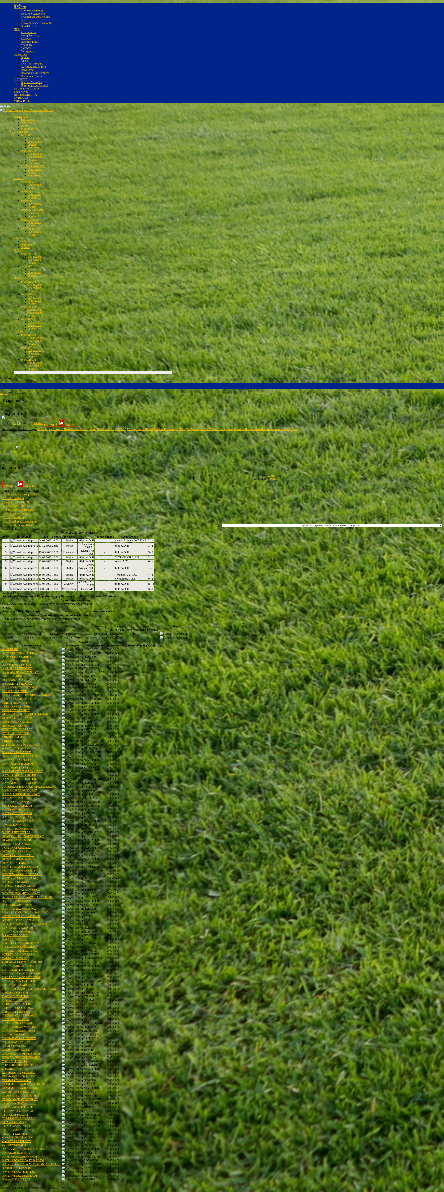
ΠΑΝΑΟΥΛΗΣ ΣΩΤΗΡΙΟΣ (18, 965)
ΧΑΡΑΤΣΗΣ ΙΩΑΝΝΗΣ (16, 1152)
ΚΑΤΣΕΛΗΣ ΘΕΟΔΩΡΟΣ (17, 813)
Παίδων (18, 250)
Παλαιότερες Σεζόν (31, 76)
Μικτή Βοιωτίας (30, 35)
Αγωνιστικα (20, 54)
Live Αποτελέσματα (32, 63)
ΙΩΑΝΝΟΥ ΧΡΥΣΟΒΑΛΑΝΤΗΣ (21, 756)
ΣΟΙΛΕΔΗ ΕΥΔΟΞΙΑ (14, 1061)
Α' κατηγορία (21, 116)
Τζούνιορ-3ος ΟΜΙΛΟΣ (140, 429)
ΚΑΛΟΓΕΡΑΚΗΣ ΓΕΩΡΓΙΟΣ (19, 775)
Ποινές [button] (19, 529)
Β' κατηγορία (21, 131)
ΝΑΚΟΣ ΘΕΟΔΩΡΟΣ (15, 935)
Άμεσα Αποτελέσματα (33, 66)
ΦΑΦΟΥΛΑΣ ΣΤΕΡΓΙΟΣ (16, 1141)
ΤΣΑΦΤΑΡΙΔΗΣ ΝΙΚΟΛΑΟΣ (19, 1118)
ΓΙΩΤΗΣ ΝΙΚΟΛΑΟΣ (14, 702)
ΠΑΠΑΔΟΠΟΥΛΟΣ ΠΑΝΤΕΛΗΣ (22, 973)
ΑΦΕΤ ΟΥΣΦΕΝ (12, 676)
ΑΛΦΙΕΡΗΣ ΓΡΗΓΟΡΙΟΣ (17, 668)
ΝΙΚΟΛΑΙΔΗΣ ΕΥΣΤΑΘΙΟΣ (19, 946)
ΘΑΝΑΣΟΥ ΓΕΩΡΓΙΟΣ (15, 748)
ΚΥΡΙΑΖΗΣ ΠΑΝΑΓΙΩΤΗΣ (18, 885)
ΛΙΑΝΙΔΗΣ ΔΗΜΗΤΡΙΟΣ (17, 904)
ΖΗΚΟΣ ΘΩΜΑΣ (12, 737)
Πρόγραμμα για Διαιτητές (35, 72)
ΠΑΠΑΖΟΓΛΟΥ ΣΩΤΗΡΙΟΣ (19, 981)
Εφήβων (18, 237)
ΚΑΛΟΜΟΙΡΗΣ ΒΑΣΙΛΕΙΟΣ (19, 782)
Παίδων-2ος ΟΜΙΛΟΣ (199, 429)
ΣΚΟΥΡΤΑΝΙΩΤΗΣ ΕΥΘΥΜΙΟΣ (21, 1057)
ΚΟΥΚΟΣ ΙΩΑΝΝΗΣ (14, 851)
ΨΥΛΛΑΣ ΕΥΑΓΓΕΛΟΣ (16, 1179)
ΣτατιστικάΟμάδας (59, 424)
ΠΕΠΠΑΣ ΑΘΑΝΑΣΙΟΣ (16, 1004)
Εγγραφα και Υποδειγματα (35, 16)
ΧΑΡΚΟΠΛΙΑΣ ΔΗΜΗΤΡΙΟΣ (19, 1156)
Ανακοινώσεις (28, 32)
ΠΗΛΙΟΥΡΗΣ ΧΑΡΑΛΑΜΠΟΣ (20, 1023)
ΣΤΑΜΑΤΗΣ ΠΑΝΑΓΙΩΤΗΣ (19, 1076)
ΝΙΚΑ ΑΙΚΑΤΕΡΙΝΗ (14, 939)
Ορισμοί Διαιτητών (31, 82)
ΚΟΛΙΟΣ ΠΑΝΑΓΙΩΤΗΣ (17, 840)
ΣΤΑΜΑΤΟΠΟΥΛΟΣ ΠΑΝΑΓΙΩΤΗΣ (23, 1084)
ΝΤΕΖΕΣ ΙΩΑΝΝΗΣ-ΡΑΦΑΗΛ (20, 954)
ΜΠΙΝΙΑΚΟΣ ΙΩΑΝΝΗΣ (17, 931)
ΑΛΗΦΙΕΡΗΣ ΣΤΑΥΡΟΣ (16, 664)
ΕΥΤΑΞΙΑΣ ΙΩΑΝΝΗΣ (15, 733)
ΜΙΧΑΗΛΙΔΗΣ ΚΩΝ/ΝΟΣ (17, 927)
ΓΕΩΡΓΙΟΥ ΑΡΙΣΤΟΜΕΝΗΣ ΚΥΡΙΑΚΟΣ (26, 695)
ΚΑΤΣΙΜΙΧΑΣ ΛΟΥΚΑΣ (16, 817)
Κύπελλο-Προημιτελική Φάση (251, 429)
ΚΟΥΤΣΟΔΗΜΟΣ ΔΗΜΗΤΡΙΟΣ (21, 870)
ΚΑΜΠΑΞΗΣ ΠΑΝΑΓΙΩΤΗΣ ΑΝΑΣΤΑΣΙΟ (28, 786)
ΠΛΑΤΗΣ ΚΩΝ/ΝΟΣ (14, 1034)
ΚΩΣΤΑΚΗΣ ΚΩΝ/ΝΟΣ (16, 901)
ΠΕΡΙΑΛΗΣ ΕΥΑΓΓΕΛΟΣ (17, 1007)
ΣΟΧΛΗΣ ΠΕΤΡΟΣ (13, 1068)
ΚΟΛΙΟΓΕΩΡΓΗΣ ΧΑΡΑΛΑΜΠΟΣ (23, 836)
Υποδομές (26, 44)
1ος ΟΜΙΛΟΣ (28, 134)
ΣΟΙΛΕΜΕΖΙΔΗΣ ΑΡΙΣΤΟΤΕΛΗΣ (22, 1065)
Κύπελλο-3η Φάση (222, 429)
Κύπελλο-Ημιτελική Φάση (283, 429)
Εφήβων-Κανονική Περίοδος (170, 429)
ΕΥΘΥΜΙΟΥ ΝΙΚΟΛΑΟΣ (17, 729)
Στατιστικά (27, 128)
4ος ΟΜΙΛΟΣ (28, 319)
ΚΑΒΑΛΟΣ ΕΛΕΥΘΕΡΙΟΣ (18, 759)
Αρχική (4, 393)
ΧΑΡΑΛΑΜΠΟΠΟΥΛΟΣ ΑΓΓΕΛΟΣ (23, 1148)
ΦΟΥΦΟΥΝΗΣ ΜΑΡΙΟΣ (16, 1145)
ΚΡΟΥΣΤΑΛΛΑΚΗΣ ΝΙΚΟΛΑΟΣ (22, 874)
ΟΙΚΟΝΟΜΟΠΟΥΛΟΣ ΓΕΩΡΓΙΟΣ (22, 962)
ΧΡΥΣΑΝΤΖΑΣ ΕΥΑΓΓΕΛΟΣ (19, 1175)
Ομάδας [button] (6, 607)
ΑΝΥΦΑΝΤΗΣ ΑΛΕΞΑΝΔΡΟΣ (20, 672)
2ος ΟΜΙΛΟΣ (28, 150)
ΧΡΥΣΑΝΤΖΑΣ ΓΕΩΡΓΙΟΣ (18, 1171)
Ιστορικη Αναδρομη (32, 10)
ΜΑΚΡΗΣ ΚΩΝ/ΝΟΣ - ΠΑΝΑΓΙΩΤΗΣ (25, 912)
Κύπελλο (26, 38)
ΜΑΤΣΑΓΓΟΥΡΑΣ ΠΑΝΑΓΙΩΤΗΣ (22, 920)
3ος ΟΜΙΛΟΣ (28, 306)
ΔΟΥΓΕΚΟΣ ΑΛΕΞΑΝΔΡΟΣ (19, 721)
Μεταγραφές (28, 51)
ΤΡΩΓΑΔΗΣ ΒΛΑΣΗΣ (15, 1114)
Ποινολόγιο (27, 69)
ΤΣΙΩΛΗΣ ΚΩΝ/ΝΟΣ (15, 1133)
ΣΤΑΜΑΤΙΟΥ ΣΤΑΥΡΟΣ (16, 1080)
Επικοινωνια (21, 91)
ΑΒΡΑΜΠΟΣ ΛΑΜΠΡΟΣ (17, 656)
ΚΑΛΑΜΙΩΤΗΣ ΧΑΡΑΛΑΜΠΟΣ (22, 771)
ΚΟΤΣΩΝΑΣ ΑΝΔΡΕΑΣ (16, 847)
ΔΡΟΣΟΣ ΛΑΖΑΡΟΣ (14, 725)
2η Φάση (26, 191)
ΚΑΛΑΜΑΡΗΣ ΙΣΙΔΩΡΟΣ (17, 763)
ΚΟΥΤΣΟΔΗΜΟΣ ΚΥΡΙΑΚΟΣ (20, 866)
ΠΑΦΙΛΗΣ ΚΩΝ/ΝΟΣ (15, 992)
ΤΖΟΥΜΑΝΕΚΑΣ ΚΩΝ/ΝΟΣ (19, 1103)
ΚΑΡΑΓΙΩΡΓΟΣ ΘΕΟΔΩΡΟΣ (19, 790)
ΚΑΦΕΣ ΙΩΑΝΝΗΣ (13, 824)
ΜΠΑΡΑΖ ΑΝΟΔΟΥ (33, 166)
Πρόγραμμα (27, 122)
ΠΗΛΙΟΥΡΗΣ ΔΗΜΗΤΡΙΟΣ (18, 1030)
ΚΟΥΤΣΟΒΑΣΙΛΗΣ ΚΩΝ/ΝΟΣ (20, 862)
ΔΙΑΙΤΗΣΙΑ (21, 79)
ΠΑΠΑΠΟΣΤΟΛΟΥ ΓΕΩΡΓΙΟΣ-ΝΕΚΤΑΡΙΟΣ (29, 988)
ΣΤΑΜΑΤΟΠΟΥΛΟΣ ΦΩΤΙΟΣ (20, 1087)
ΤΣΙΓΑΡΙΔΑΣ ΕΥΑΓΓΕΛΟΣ (18, 1129)
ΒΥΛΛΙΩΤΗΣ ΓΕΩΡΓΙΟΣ (17, 683)
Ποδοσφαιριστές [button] (32, 529)
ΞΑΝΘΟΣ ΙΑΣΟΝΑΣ (14, 958)
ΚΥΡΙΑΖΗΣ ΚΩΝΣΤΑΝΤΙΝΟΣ (20, 878)
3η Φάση (26, 200)
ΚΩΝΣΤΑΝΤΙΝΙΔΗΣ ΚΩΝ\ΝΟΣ (21, 893)
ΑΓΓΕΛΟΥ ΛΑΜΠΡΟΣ (15, 660)
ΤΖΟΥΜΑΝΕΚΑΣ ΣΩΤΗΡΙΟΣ (20, 1099)
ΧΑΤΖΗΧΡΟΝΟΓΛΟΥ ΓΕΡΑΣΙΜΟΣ (23, 1160)
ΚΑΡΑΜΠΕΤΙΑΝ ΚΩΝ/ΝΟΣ (19, 798)
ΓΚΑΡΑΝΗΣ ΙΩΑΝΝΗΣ (16, 706)
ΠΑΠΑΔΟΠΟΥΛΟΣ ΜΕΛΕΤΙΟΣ (21, 977)
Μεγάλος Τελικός (30, 228)
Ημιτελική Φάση (30, 219)
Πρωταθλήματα (29, 41)
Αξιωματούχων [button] (10, 622)
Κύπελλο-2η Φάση (85, 429)
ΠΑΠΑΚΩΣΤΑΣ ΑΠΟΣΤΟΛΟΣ (20, 984)
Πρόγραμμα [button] (8, 529)
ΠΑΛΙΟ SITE (29, 26)
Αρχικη (18, 4)
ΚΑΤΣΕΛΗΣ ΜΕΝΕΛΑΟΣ (17, 809)
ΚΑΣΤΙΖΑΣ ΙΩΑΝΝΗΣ (15, 801)
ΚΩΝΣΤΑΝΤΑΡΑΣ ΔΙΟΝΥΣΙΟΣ (21, 889)
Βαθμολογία (28, 119)
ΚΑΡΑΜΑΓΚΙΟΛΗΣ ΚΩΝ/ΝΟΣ (21, 794)
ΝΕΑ (17, 29)
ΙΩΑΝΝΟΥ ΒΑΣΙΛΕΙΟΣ (16, 752)
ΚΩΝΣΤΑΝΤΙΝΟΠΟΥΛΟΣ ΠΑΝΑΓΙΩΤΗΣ (27, 897)
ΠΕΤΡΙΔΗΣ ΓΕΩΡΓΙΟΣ (15, 1019)
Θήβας (16, 423)
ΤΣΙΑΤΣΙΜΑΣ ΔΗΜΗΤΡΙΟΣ (18, 1126)
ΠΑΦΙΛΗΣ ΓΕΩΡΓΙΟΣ (15, 996)
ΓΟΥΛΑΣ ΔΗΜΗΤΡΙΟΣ (16, 710)
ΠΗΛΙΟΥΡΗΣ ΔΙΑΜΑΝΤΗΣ (19, 1026)
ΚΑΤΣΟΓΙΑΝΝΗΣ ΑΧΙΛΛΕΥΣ (20, 820)
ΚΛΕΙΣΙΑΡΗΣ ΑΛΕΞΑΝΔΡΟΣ (20, 828)
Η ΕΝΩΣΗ (20, 7)
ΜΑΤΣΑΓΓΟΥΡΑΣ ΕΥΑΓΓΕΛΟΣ (21, 916)
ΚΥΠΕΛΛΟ (21, 97)
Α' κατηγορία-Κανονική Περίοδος (56, 429)
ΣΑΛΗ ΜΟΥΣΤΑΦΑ (14, 1045)
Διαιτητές (26, 47)
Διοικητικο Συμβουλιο (33, 13)
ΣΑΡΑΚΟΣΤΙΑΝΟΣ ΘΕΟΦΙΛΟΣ (21, 1053)
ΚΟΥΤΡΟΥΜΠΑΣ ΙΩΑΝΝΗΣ (19, 859)
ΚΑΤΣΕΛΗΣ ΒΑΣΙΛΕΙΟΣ (17, 805)
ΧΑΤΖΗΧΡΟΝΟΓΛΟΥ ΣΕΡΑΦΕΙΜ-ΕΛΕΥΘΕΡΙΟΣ (31, 1164)
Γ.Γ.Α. (24, 19)
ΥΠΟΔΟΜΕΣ (22, 101)
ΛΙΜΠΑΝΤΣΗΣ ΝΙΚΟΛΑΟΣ (19, 908)
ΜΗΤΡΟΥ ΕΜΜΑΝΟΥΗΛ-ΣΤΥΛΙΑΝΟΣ (26, 923)
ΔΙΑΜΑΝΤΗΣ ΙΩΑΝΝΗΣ (17, 717)
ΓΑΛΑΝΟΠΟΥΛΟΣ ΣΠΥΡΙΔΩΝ (21, 687)
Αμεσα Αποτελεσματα (26, 88)
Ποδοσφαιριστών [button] (11, 592)
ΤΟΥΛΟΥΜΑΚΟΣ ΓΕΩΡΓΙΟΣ (19, 1106)
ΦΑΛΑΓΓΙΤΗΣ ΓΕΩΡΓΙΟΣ (17, 1137)
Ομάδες (25, 57)
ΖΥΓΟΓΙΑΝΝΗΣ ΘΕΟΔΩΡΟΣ (20, 744)
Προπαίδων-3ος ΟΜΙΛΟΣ (111, 429)
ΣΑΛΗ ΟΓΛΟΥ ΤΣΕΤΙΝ (16, 1049)
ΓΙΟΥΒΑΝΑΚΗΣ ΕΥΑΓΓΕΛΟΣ (20, 698)
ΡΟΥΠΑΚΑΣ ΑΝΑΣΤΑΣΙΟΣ (19, 1038)
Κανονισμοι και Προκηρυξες (37, 22)
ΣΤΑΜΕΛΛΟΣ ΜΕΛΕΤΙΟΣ (18, 1091)
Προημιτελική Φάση (32, 209)
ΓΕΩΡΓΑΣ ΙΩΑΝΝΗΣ (15, 691)
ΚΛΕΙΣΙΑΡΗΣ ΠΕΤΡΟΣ (16, 832)
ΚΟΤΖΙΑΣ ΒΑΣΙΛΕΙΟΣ (16, 843)
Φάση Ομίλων (29, 181)
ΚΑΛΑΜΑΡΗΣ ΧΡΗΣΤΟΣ (18, 767)
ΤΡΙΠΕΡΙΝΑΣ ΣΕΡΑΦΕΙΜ (17, 1110)
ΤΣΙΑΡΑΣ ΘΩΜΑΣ (13, 1122)
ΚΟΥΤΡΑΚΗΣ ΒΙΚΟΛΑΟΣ (18, 855)
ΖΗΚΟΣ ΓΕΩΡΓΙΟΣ (13, 740)
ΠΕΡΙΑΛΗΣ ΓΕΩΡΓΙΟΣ (16, 1011)
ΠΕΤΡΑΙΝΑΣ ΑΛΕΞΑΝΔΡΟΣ (19, 1015)
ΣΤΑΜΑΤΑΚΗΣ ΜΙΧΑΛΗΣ (18, 1072)
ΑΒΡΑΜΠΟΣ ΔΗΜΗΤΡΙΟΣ (18, 653)
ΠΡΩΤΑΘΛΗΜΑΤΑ (25, 94)
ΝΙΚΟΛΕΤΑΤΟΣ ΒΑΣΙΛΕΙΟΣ (19, 950)
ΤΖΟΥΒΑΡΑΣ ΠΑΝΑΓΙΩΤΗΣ (20, 1095)
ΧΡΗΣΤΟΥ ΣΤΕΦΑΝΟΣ (16, 1168)
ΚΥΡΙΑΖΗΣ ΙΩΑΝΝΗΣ (16, 881)
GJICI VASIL (10, 649)
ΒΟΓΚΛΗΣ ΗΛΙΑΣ (13, 679)
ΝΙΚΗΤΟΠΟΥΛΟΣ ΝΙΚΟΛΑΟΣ (20, 942)
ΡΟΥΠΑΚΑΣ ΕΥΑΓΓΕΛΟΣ (18, 1042)
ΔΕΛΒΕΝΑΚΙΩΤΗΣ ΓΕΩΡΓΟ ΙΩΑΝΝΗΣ (26, 714)
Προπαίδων (20, 278)
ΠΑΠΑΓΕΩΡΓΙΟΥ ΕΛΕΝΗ (18, 969)
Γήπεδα (25, 60)
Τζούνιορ (19, 331)
